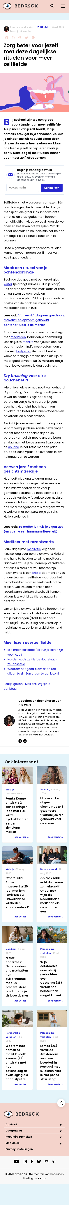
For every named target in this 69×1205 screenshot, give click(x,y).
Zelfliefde (43, 27)
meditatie (34, 549)
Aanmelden (51, 188)
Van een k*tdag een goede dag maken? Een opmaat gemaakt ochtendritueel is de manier (34, 320)
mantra (27, 342)
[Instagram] (20, 741)
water (8, 284)
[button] (58, 1125)
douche (13, 447)
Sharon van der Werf (22, 27)
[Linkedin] (25, 741)
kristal (36, 573)
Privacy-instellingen (19, 1149)
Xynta (42, 1178)
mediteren (18, 337)
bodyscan (23, 351)
